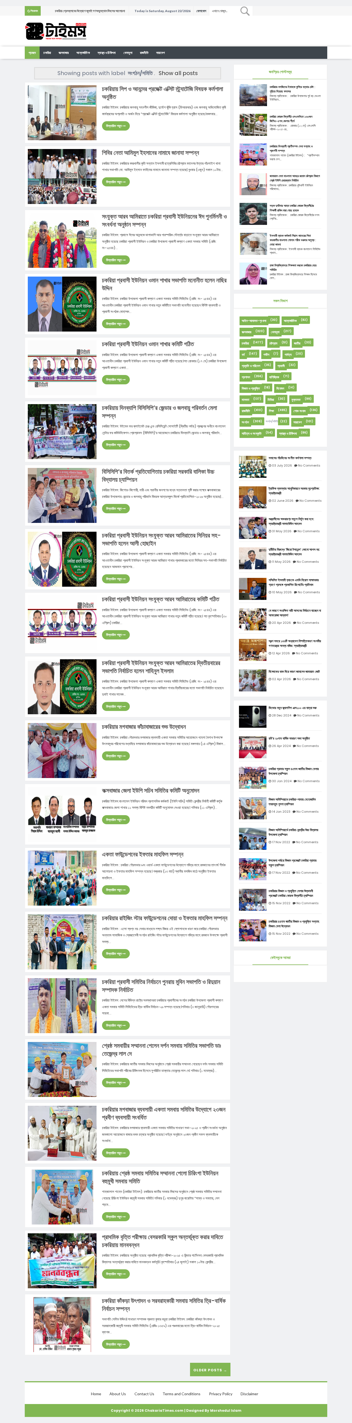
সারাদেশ (160, 53)
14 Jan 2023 (281, 811)
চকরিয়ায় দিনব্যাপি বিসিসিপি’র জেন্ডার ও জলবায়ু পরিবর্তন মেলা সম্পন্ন (159, 412)
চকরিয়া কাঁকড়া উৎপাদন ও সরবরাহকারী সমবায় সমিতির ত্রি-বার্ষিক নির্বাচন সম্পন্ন (164, 1305)
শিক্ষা (271, 411)
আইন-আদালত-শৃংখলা (254, 320)
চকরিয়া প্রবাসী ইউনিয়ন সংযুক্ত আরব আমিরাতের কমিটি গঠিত (160, 599)
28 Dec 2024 (281, 715)
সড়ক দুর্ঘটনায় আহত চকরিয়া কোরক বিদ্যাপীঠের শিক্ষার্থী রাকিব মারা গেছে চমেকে (292, 207)
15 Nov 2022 (281, 903)
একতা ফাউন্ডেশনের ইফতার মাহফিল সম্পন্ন (142, 854)
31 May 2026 (282, 531)
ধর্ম (243, 354)
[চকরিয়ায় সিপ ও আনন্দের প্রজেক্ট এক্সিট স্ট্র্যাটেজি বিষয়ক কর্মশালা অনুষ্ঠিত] (62, 112)
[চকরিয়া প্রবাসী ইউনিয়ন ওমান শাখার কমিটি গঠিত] (62, 367)
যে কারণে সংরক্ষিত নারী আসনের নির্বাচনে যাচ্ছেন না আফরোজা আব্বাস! (295, 612)
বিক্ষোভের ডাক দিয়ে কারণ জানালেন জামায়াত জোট (294, 671)
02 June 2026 (282, 500)
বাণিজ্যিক (274, 377)
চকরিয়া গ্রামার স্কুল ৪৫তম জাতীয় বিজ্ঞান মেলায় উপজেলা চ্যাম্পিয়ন (294, 771)
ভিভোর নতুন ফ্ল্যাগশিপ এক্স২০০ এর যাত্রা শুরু (293, 708)
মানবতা (245, 399)
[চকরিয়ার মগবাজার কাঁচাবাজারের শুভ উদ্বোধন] (62, 750)
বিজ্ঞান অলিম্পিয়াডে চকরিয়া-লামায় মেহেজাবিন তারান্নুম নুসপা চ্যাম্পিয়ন (292, 801)
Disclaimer (249, 1393)
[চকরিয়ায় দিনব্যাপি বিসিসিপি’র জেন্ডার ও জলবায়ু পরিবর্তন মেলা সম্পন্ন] (62, 431)
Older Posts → (210, 1370)
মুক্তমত (296, 399)
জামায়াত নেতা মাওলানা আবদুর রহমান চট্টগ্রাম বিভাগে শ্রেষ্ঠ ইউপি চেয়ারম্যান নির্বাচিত (295, 178)
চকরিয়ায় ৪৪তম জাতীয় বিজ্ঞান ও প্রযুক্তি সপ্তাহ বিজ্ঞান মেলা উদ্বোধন (294, 923)
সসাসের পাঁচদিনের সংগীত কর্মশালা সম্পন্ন (290, 458)
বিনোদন (280, 388)
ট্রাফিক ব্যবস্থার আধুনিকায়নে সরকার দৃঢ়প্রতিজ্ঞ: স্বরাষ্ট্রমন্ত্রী (294, 490)
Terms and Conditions (181, 1393)
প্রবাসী (281, 365)
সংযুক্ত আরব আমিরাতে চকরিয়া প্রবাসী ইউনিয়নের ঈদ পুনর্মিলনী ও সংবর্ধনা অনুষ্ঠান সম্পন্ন (164, 220)
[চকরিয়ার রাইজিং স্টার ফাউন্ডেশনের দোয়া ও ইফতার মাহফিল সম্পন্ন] (62, 941)
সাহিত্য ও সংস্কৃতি (252, 433)
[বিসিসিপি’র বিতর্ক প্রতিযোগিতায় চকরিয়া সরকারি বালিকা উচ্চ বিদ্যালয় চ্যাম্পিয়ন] (62, 495)
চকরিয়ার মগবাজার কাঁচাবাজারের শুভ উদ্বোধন (144, 726)
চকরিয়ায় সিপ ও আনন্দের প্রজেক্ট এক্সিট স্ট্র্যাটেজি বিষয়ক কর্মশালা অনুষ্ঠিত (162, 93)
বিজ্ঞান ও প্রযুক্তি (251, 388)
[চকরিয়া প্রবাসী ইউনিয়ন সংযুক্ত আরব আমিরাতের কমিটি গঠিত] (62, 622)
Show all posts (178, 73)
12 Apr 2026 (281, 653)
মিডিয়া (271, 399)
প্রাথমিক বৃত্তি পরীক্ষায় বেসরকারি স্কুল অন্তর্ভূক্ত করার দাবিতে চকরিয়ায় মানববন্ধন (162, 1241)
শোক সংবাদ (299, 411)
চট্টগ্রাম (273, 343)
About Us (117, 1393)
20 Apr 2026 (281, 623)
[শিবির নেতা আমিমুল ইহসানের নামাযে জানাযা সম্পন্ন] (62, 176)
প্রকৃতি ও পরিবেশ (251, 365)
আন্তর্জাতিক (83, 53)
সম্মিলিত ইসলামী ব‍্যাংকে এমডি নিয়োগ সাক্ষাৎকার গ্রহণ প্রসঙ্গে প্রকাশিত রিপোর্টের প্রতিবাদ (294, 582)
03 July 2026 (282, 465)
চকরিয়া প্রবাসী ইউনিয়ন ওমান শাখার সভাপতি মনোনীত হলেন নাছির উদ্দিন (164, 284)
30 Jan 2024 (282, 781)
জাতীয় (297, 343)
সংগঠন (245, 422)
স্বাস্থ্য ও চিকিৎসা (107, 53)
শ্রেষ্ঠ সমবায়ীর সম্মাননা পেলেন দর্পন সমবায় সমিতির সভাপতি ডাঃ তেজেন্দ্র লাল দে (161, 1049)
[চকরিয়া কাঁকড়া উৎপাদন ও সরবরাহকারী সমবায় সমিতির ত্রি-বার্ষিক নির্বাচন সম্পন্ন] (62, 1324)
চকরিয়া (245, 343)
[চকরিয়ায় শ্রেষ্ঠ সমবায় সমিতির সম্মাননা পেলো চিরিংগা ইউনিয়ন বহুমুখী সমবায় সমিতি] (62, 1196)
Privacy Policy (220, 1393)
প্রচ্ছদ (32, 53)
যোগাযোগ (201, 11)
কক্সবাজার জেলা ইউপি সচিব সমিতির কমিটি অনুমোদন (150, 790)
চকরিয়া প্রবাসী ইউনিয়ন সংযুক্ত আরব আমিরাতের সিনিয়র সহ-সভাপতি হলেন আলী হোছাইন (161, 539)
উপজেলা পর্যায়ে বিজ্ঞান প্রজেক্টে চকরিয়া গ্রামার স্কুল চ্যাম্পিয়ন (293, 862)
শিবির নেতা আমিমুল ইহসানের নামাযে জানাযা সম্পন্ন (150, 152)
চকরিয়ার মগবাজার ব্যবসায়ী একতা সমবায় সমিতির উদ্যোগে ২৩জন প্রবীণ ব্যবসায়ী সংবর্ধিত (164, 1113)
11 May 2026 (281, 561)
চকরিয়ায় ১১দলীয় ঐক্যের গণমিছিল (72, 11)
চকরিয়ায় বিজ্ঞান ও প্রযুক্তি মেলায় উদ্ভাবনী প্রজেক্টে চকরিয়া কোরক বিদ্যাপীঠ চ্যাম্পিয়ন (291, 893)
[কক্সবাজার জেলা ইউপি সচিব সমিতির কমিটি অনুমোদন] (62, 813)
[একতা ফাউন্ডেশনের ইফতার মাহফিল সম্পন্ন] (62, 877)
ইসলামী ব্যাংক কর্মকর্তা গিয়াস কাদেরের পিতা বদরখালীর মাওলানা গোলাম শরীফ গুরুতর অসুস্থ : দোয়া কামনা (293, 240)
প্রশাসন (246, 377)
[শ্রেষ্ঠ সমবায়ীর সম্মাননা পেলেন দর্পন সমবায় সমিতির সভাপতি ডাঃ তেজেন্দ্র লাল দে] (62, 1069)
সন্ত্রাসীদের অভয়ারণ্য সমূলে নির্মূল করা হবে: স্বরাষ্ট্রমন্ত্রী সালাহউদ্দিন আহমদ (291, 521)
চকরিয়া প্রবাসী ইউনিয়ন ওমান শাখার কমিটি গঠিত (148, 344)
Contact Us (144, 1393)
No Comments (309, 465)
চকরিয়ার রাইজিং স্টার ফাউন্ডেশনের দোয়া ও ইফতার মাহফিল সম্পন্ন (164, 918)
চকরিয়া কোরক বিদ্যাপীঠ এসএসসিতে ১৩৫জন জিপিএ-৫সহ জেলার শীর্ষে (291, 118)
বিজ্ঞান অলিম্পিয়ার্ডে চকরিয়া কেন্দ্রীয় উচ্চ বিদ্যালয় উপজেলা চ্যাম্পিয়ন (293, 832)
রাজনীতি (144, 53)
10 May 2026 (282, 592)
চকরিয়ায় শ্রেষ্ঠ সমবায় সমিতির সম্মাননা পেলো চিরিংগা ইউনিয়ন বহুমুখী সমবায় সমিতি (160, 1177)
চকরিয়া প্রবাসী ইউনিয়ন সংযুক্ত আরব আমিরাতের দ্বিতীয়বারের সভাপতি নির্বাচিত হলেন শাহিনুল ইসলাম (161, 667)
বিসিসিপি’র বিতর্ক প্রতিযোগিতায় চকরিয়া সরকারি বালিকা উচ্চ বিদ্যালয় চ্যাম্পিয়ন (158, 475)
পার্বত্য (288, 354)
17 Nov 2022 (281, 842)
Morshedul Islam (225, 1410)
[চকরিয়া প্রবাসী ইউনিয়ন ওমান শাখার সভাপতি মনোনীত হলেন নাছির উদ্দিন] (62, 303)
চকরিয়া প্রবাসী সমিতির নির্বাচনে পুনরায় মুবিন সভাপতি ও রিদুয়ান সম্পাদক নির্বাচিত (161, 986)
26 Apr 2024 (281, 746)
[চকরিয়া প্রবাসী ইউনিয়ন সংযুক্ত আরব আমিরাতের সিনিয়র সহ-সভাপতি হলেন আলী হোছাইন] (62, 558)
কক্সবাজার (64, 53)
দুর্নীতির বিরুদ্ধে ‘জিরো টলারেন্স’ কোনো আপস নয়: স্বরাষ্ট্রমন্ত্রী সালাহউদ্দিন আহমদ (294, 551)
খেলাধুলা (127, 53)
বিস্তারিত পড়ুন (114, 125)
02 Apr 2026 (281, 679)
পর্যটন (266, 354)
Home (96, 1393)
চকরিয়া (47, 53)
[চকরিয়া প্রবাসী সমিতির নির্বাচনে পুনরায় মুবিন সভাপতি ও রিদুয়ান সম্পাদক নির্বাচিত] (62, 1005)
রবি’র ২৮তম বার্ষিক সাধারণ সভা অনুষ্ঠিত (289, 738)
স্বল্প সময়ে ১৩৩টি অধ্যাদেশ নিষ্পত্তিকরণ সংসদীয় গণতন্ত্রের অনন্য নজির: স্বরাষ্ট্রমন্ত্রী (295, 643)
